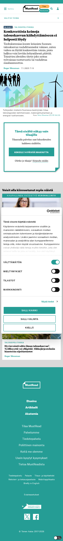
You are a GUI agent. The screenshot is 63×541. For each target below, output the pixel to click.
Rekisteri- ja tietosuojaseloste (21, 479)
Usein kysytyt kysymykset (31, 458)
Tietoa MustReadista (31, 464)
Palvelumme (44, 10)
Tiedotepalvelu (31, 438)
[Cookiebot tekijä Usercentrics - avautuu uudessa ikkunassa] (47, 211)
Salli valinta (29, 319)
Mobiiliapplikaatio (46, 479)
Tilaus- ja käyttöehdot (44, 475)
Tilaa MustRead (31, 426)
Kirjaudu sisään (40, 160)
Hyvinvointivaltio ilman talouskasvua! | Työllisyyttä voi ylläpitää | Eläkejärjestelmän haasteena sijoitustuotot (30, 349)
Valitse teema (11, 18)
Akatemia (31, 413)
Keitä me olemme (31, 451)
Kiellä (29, 327)
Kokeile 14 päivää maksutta (31, 152)
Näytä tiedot (47, 301)
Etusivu (32, 400)
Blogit (8, 27)
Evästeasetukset (31, 494)
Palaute (28, 475)
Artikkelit (31, 407)
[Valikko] (5, 9)
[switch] (55, 271)
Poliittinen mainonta (31, 445)
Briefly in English (31, 483)
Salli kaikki (30, 310)
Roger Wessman (11, 68)
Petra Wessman (43, 115)
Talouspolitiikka (24, 27)
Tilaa (44, 6)
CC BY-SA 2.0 (55, 115)
